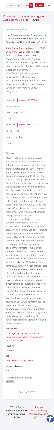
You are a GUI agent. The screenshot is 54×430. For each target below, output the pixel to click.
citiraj (8, 118)
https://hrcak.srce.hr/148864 (20, 360)
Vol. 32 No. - (23, 20)
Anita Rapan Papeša (16, 48)
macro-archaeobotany (33, 336)
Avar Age (11, 333)
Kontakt (39, 417)
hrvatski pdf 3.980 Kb (28, 100)
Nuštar (20, 333)
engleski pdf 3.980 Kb (28, 125)
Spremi (28, 426)
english (39, 5)
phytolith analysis (15, 340)
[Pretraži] (31, 5)
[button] (48, 5)
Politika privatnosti (39, 413)
